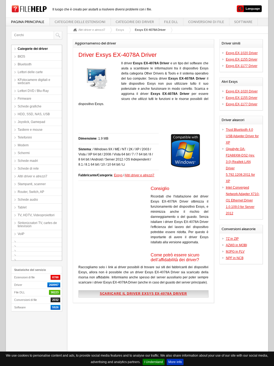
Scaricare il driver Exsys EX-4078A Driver (143, 294)
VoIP (21, 234)
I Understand (153, 362)
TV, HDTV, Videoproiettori (36, 215)
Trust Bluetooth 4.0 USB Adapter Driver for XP (242, 136)
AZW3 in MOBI (236, 245)
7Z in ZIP (232, 239)
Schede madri (28, 161)
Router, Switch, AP (31, 192)
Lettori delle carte (30, 72)
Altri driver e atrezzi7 (32, 176)
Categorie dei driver (135, 22)
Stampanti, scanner (32, 184)
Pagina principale (27, 22)
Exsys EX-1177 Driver (241, 66)
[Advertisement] (141, 122)
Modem (23, 145)
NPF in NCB (234, 258)
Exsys (120, 29)
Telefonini (25, 137)
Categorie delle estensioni (80, 22)
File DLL (171, 22)
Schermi (24, 153)
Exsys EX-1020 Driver (242, 53)
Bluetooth (25, 64)
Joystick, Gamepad (31, 122)
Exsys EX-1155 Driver (241, 59)
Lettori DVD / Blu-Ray (33, 91)
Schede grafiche (29, 106)
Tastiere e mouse (30, 130)
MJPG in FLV (235, 251)
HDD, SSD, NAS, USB (34, 114)
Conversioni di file (206, 22)
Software (243, 22)
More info (175, 362)
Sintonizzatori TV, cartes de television (37, 224)
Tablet (22, 207)
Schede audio (28, 199)
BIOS (21, 56)
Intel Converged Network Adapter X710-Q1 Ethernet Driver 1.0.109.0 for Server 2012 (243, 200)
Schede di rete (28, 168)
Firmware (24, 98)
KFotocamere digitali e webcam (34, 81)
